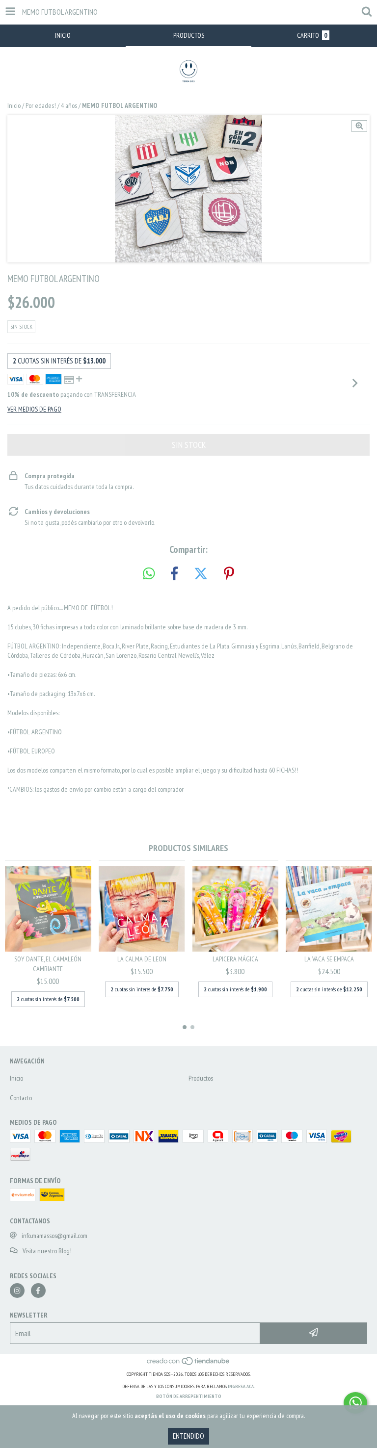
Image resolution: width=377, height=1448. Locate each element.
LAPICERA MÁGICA (235, 959)
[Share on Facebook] (174, 574)
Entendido (188, 1436)
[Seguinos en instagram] (17, 1290)
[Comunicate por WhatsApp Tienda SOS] (355, 1403)
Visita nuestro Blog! (47, 1250)
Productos (200, 1078)
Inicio (14, 105)
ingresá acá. (241, 1386)
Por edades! (41, 105)
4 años (69, 105)
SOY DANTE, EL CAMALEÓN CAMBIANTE (47, 964)
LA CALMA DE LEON (141, 959)
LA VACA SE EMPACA (329, 959)
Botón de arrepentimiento (188, 1396)
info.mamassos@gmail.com (54, 1235)
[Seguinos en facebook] (38, 1290)
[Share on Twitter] (200, 574)
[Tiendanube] (189, 1364)
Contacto (21, 1097)
